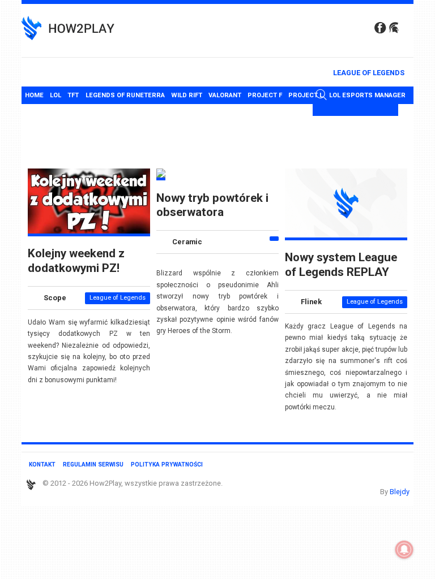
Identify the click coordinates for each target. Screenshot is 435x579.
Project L (305, 95)
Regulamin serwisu (93, 464)
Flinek (311, 301)
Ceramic (187, 242)
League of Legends (368, 72)
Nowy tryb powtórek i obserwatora (212, 205)
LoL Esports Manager (367, 95)
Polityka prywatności (167, 464)
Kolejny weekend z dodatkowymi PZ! (76, 260)
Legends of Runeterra (125, 95)
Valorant (224, 95)
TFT (73, 95)
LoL (55, 95)
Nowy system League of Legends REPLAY (341, 264)
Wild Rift (186, 95)
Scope (55, 297)
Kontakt (42, 464)
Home (34, 95)
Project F (265, 95)
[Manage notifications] (404, 550)
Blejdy (400, 491)
